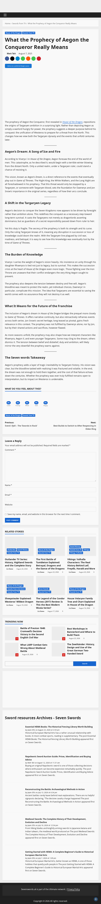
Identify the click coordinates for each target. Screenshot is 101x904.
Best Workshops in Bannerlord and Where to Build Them (58, 633)
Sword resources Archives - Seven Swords (43, 717)
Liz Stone (9, 569)
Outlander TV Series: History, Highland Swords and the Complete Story (19, 562)
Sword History (22, 550)
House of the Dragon (13, 33)
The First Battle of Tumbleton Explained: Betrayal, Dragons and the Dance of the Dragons (50, 564)
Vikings (86, 550)
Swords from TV (28, 33)
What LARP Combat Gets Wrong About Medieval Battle (11, 649)
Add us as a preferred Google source (18, 66)
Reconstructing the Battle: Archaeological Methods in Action (55, 789)
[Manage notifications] (96, 899)
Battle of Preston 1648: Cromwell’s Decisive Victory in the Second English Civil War (11, 633)
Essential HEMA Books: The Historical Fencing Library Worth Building (59, 726)
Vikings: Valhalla (76, 553)
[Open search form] (98, 15)
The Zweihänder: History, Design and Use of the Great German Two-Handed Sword (58, 649)
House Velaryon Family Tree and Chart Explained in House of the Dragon (81, 601)
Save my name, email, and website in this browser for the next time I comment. (44, 514)
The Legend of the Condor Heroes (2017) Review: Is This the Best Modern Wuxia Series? (50, 603)
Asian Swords (44, 589)
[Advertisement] (23, 688)
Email (8, 494)
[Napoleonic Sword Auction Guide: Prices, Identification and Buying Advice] (14, 764)
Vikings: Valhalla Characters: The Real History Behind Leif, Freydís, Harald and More (81, 564)
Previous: (21, 424)
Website (8, 504)
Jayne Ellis (31, 730)
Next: (74, 425)
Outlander (11, 550)
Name (8, 485)
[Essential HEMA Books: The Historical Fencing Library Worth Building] (14, 735)
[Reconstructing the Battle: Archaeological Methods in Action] (14, 797)
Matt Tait (11, 53)
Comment (10, 450)
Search (84, 663)
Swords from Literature (16, 589)
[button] (5, 15)
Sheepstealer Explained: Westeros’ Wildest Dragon (19, 600)
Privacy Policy (73, 889)
